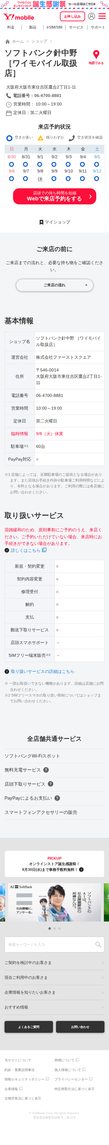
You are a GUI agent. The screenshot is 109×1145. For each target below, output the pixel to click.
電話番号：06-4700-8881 (37, 95)
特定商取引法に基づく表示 (74, 1089)
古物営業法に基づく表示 (23, 1098)
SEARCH (98, 944)
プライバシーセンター (71, 1079)
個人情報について (67, 1070)
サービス (76, 27)
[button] (49, 928)
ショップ (39, 41)
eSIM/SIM (54, 27)
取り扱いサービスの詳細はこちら (42, 671)
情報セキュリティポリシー (25, 1079)
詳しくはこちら (26, 550)
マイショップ (57, 222)
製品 (32, 27)
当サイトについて (18, 1060)
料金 (11, 27)
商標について (64, 1060)
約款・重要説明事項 (20, 1070)
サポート (98, 27)
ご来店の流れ (54, 285)
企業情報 (11, 1089)
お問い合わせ (80, 1027)
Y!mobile (19, 17)
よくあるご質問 (28, 1027)
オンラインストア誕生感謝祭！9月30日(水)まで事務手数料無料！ (51, 864)
